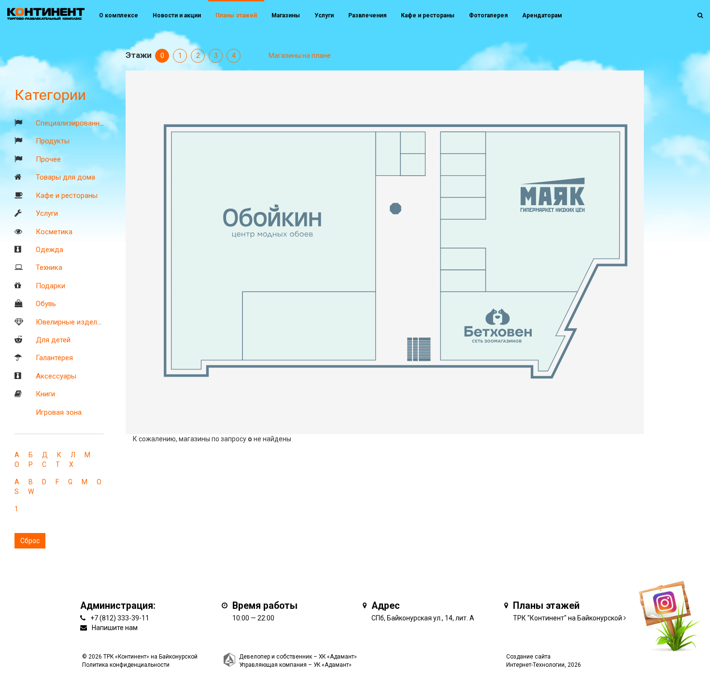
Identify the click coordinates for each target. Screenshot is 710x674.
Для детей (53, 340)
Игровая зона (59, 412)
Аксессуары (56, 376)
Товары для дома (65, 177)
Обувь (46, 303)
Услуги (47, 213)
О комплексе (118, 15)
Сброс (30, 541)
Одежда (49, 249)
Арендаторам (542, 15)
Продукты (53, 141)
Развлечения (367, 15)
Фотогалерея (488, 15)
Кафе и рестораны (67, 195)
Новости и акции (177, 15)
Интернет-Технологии (535, 664)
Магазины (285, 15)
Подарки (50, 285)
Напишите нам (115, 628)
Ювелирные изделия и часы (82, 322)
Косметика (54, 231)
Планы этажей (236, 15)
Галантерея (54, 357)
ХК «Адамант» (338, 656)
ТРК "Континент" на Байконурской (567, 618)
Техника (49, 267)
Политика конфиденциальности (126, 664)
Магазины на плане (300, 55)
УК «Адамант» (332, 664)
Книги (45, 394)
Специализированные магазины (89, 123)
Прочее (48, 159)
